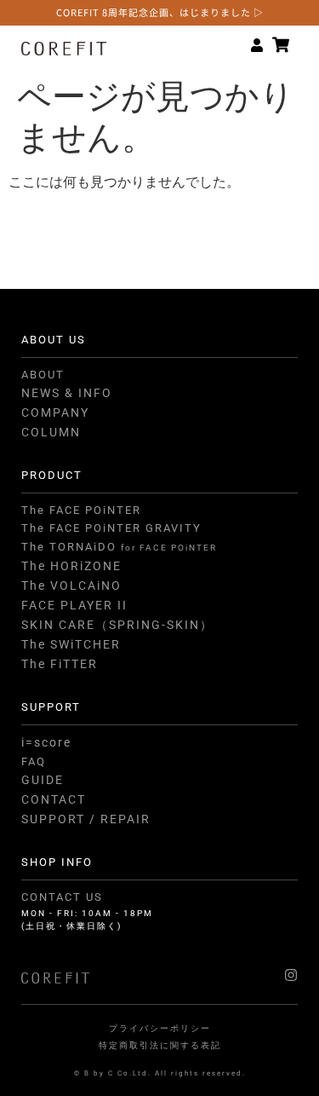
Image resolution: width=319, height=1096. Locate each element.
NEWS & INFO (66, 393)
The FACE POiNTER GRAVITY (111, 528)
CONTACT (53, 799)
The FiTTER (59, 664)
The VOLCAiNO (71, 585)
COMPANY (55, 412)
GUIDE (42, 780)
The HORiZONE (71, 566)
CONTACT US (62, 897)
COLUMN (51, 432)
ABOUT (43, 374)
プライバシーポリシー (160, 1028)
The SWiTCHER (71, 644)
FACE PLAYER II (74, 605)
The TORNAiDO (119, 546)
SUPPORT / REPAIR (86, 819)
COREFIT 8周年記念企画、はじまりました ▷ (160, 12)
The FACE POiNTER (81, 510)
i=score (46, 742)
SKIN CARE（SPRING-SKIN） (117, 625)
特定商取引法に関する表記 (160, 1045)
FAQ (33, 761)
